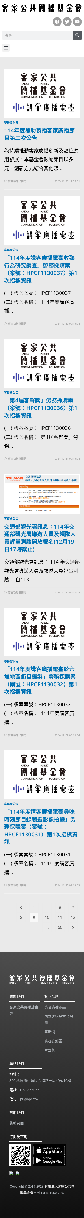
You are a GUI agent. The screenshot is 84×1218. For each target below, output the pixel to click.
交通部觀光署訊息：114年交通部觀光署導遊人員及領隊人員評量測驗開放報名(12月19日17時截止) (40, 538)
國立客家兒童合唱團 (58, 1020)
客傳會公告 (11, 122)
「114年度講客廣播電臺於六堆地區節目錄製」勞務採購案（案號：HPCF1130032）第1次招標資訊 (41, 680)
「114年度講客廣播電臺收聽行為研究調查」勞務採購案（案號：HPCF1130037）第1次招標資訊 (41, 269)
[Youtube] (77, 21)
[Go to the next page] (73, 927)
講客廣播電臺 (55, 1007)
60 (60, 927)
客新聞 (49, 1032)
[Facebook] (57, 21)
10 (47, 917)
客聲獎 (49, 1050)
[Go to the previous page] (21, 907)
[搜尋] (77, 35)
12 (73, 917)
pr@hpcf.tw (29, 1099)
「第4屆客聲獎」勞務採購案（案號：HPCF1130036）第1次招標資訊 (41, 407)
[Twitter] (67, 21)
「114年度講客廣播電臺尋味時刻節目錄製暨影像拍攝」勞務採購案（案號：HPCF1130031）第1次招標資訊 (41, 826)
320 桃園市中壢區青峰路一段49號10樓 (40, 1081)
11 (60, 917)
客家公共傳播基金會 (23, 1010)
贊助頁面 (16, 1123)
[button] (6, 48)
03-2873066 (29, 1090)
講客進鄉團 (53, 1041)
